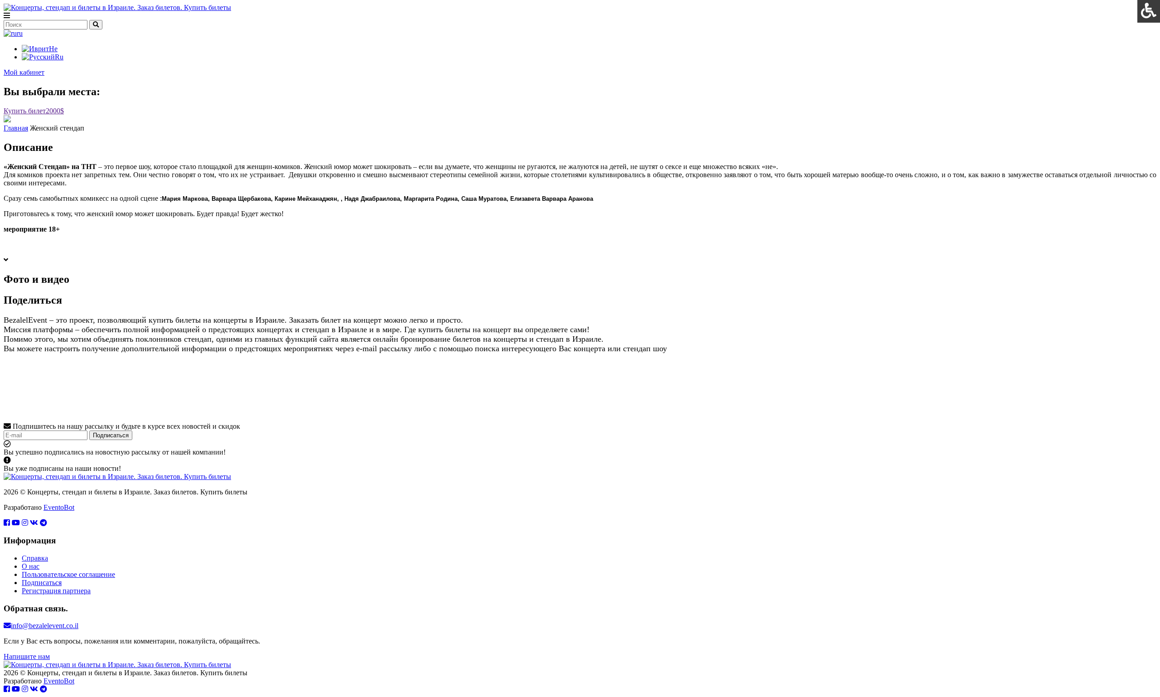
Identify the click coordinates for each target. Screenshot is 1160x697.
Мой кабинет (24, 72)
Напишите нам (27, 656)
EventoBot (59, 507)
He (53, 49)
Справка (35, 558)
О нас (30, 566)
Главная (16, 128)
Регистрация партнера (56, 591)
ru (20, 33)
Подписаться (111, 435)
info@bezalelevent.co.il (44, 625)
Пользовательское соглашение (68, 574)
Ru (59, 57)
